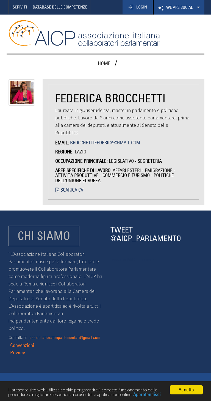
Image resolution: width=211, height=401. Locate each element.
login (141, 7)
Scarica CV (71, 190)
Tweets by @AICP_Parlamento (133, 259)
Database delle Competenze (60, 7)
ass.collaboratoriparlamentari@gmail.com (64, 337)
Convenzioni (22, 345)
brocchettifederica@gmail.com (105, 143)
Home (104, 63)
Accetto (186, 390)
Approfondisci (147, 394)
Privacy (17, 352)
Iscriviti (19, 7)
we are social (179, 10)
